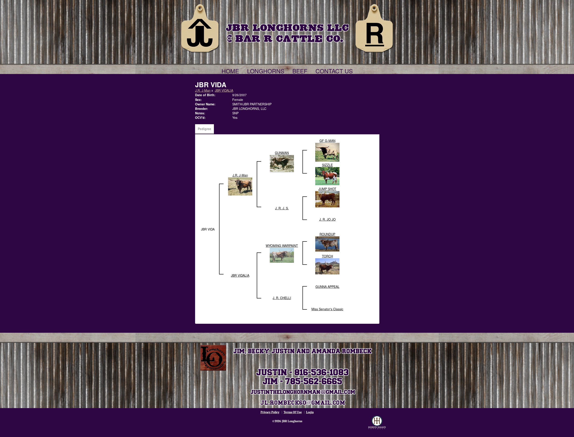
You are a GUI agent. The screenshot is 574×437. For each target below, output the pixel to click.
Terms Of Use (293, 412)
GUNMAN (282, 152)
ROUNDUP (327, 234)
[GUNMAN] (282, 163)
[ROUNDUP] (327, 243)
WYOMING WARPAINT (282, 245)
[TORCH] (327, 266)
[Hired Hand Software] (377, 422)
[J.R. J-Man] (240, 186)
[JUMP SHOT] (327, 198)
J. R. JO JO (327, 219)
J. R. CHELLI (282, 298)
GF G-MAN (327, 140)
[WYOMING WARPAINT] (282, 254)
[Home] (287, 27)
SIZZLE (327, 165)
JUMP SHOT (327, 189)
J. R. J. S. (282, 208)
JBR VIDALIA (224, 90)
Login (310, 412)
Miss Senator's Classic (327, 309)
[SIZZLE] (327, 175)
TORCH (327, 256)
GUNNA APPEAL (327, 286)
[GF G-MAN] (327, 152)
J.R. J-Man (203, 90)
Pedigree (204, 128)
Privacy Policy (270, 412)
